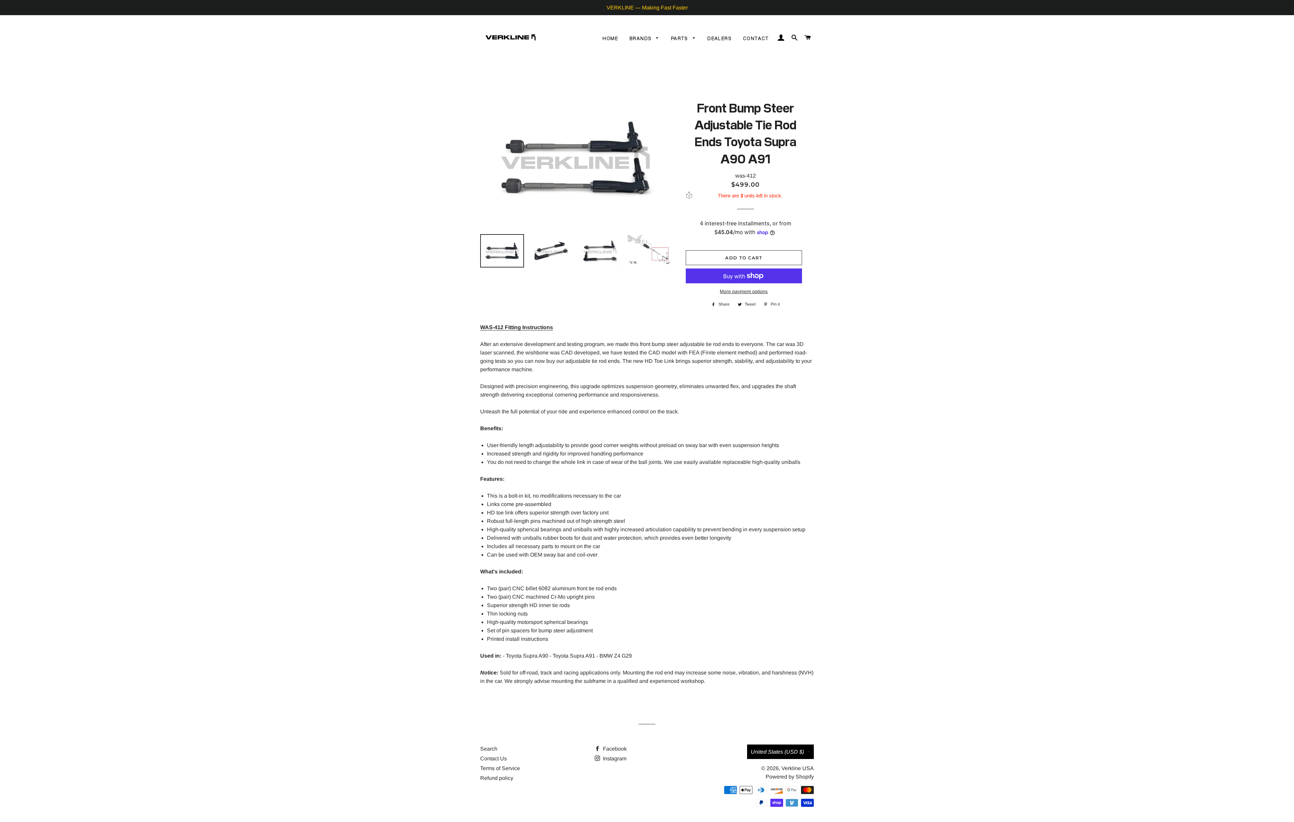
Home (610, 38)
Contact (756, 38)
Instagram (614, 758)
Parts (680, 38)
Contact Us (493, 758)
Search (488, 749)
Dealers (719, 38)
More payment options (744, 291)
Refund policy (496, 778)
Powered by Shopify (790, 777)
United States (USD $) (777, 752)
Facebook (614, 749)
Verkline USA (797, 768)
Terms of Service (500, 768)
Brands (641, 38)
